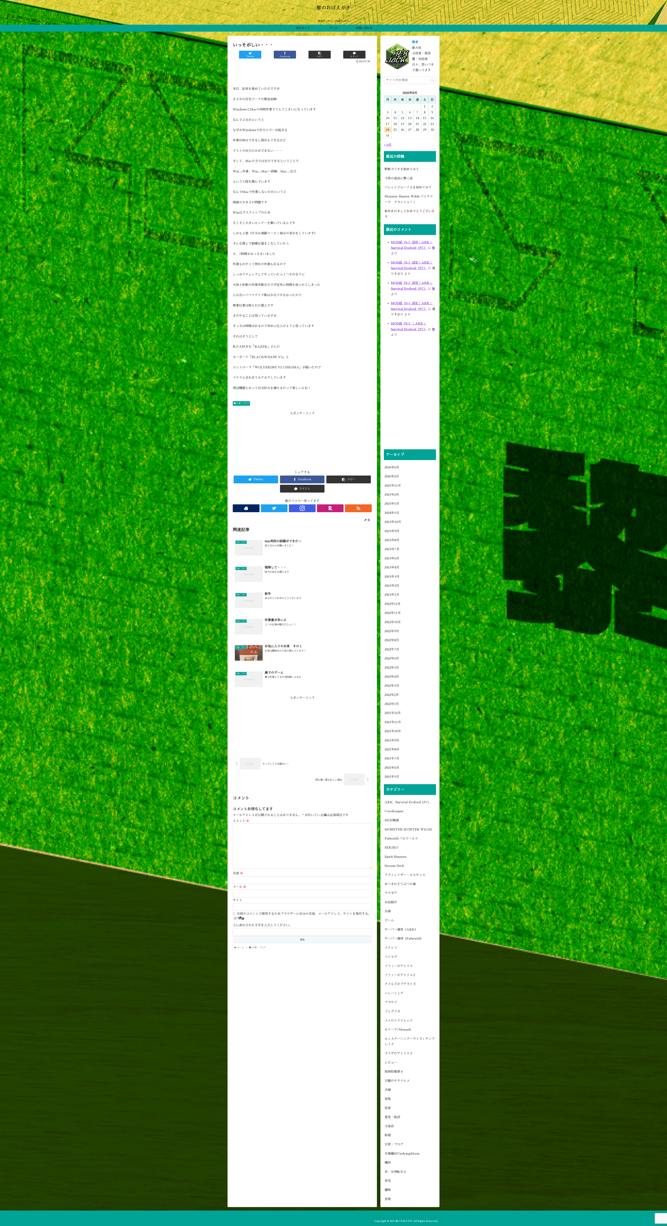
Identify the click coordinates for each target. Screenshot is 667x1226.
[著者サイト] (246, 508)
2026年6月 (392, 467)
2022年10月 (393, 622)
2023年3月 (392, 576)
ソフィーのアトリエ (399, 966)
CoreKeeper (394, 811)
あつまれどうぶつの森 (400, 884)
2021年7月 (392, 758)
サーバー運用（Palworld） (404, 938)
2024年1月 (392, 512)
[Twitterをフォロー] (274, 508)
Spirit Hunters (395, 856)
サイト (237, 900)
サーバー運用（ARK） (401, 929)
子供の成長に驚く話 (399, 178)
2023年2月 (392, 585)
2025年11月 (393, 485)
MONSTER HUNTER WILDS (408, 829)
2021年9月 (392, 740)
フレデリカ (392, 1011)
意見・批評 (392, 1117)
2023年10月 (393, 521)
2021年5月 (392, 776)
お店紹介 (391, 902)
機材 (388, 1162)
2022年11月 (393, 612)
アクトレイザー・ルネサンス (405, 875)
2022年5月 (392, 667)
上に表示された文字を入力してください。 (262, 925)
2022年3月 (392, 685)
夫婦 (388, 1089)
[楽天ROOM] (330, 508)
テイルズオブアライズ (400, 984)
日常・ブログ (242, 403)
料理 (388, 1135)
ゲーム (389, 920)
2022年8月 (392, 640)
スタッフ (391, 947)
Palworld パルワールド (401, 838)
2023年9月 (392, 531)
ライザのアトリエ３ (399, 1053)
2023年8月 (392, 540)
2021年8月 (392, 749)
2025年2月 (392, 494)
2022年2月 (392, 694)
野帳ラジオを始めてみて (402, 169)
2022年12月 (393, 603)
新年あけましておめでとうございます (410, 214)
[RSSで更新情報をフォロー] (358, 508)
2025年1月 (392, 503)
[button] (432, 80)
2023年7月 (392, 549)
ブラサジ (391, 1002)
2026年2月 (392, 476)
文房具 (389, 1126)
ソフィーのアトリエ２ (400, 975)
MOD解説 (392, 820)
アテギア (391, 893)
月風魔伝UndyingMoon (402, 1153)
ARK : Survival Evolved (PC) (407, 802)
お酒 (388, 911)
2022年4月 (392, 676)
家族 (388, 1098)
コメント (241, 820)
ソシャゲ (391, 956)
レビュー (391, 1062)
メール (239, 886)
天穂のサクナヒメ (397, 1080)
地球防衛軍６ (394, 1071)
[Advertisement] (302, 73)
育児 (388, 1180)
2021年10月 (393, 731)
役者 (388, 1108)
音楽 (388, 1199)
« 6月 (388, 144)
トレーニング (394, 993)
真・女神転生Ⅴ (395, 1171)
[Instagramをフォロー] (302, 508)
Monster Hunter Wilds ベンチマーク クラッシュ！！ (409, 199)
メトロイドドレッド (399, 1020)
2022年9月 (392, 631)
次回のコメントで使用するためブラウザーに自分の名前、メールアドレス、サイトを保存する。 (304, 913)
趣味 (388, 1189)
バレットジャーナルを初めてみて (408, 187)
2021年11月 (393, 722)
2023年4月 (392, 567)
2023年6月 (392, 558)
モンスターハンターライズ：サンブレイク (410, 1041)
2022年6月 (392, 658)
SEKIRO (391, 847)
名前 (238, 873)
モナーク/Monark (398, 1029)
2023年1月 (392, 594)
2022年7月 (392, 649)
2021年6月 (392, 767)
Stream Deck (394, 865)
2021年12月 (393, 713)
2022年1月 (392, 703)
